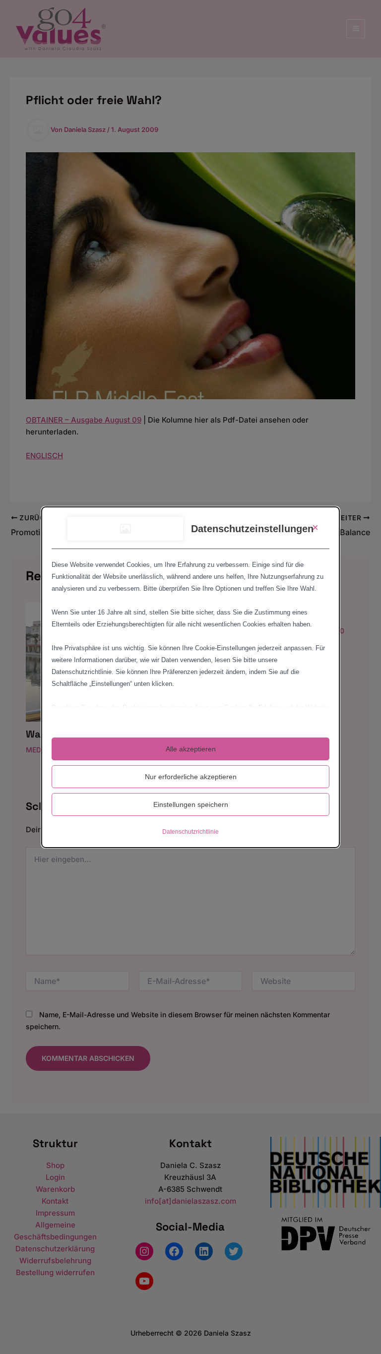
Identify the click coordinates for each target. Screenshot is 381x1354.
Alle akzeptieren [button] (191, 749)
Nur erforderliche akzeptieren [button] (191, 777)
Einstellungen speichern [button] (190, 804)
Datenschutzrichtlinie (190, 831)
